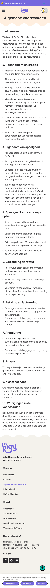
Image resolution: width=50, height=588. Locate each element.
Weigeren (41, 583)
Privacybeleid (9, 489)
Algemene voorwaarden (14, 484)
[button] (45, 3)
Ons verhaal (8, 474)
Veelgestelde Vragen (13, 528)
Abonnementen (10, 513)
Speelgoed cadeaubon (14, 523)
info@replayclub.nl (31, 394)
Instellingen (27, 583)
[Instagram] (5, 560)
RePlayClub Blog (11, 494)
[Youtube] (16, 560)
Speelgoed (8, 508)
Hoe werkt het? (10, 518)
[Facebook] (11, 560)
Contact (7, 479)
